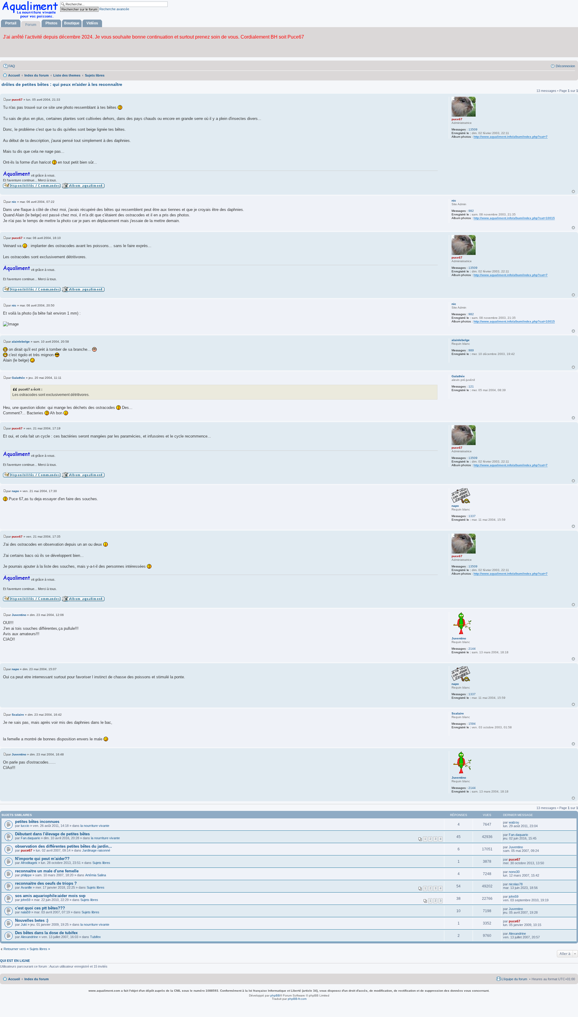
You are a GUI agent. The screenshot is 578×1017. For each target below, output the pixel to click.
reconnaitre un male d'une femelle (47, 871)
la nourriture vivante (94, 825)
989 (471, 350)
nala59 (25, 912)
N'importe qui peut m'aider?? (42, 858)
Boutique (71, 23)
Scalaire (458, 713)
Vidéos (92, 23)
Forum (30, 25)
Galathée (458, 376)
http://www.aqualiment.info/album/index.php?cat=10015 (514, 218)
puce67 (457, 119)
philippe (26, 875)
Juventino (459, 638)
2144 (472, 648)
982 (471, 210)
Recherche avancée (114, 9)
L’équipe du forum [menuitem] (514, 979)
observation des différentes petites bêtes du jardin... (63, 846)
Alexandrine (29, 937)
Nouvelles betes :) (31, 920)
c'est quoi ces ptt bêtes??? (40, 908)
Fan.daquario (30, 838)
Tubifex (95, 937)
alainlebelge (461, 340)
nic (454, 200)
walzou (514, 822)
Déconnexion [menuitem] (565, 66)
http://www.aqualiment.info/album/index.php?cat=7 (511, 136)
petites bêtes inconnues (37, 821)
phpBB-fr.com (297, 998)
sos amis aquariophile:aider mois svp (50, 895)
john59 (25, 900)
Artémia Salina (95, 875)
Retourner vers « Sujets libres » (27, 949)
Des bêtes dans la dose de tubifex (46, 933)
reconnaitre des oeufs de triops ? (46, 883)
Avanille (26, 887)
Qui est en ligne (15, 960)
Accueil (14, 979)
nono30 (514, 872)
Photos (51, 23)
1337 (472, 516)
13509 (472, 129)
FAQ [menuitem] (11, 66)
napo (455, 505)
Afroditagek (29, 863)
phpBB (275, 995)
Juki (24, 924)
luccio (25, 825)
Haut (573, 191)
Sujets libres (101, 863)
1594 (472, 723)
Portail (10, 23)
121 (471, 386)
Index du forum (36, 979)
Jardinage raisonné (96, 850)
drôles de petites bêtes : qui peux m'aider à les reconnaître (62, 84)
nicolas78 (516, 884)
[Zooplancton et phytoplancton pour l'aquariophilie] (31, 18)
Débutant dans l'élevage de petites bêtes (52, 834)
